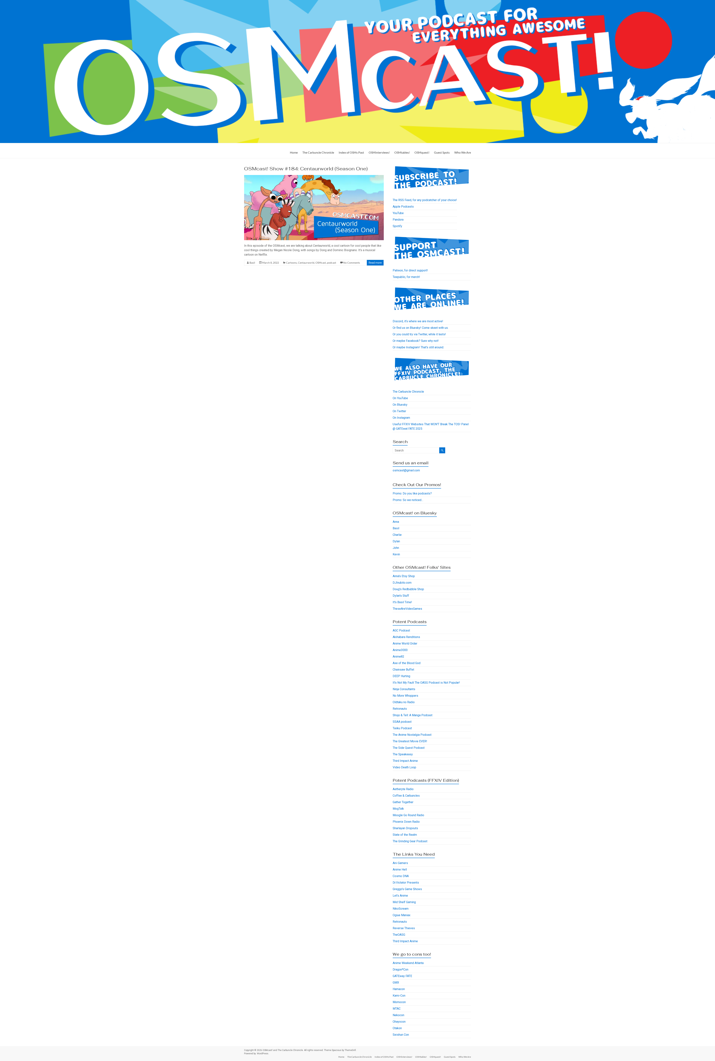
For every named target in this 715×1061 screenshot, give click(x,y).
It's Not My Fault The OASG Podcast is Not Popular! (426, 682)
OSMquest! (421, 152)
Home (294, 152)
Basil (252, 262)
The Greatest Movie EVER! (410, 741)
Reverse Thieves (404, 928)
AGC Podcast (401, 630)
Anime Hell (400, 869)
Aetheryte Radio (403, 789)
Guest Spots (442, 152)
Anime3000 (400, 650)
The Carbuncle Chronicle (318, 152)
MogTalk (398, 808)
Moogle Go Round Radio (408, 815)
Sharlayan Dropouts (405, 828)
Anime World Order (405, 643)
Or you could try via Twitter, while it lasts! (419, 334)
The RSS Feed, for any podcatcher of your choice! (425, 200)
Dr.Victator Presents (406, 882)
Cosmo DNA (401, 876)
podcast (331, 262)
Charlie (397, 535)
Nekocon (398, 1015)
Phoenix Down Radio (406, 821)
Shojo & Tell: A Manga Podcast (412, 715)
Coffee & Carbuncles (406, 795)
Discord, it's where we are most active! (418, 321)
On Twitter (399, 411)
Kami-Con (399, 995)
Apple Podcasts (403, 206)
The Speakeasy (403, 754)
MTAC (397, 1008)
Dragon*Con (400, 969)
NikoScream (401, 908)
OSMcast (320, 262)
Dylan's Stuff (401, 595)
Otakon (397, 1028)
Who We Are (462, 152)
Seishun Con (401, 1034)
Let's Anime (400, 895)
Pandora (398, 219)
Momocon (399, 1002)
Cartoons (291, 262)
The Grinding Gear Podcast (410, 841)
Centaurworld (306, 262)
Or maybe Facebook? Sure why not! (416, 341)
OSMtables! (402, 152)
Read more (375, 262)
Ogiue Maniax (401, 915)
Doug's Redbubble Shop (408, 589)
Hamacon (399, 989)
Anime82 (398, 656)
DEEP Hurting (401, 676)
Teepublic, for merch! (406, 277)
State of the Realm (405, 834)
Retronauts (400, 708)
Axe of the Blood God (406, 663)
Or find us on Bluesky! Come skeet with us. (420, 328)
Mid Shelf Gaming (404, 902)
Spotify (397, 226)
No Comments (351, 262)
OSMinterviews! (379, 152)
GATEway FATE (402, 976)
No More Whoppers (405, 695)
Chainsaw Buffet (403, 669)
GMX (396, 982)
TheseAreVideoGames (407, 608)
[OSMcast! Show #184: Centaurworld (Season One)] (314, 177)
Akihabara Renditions (406, 637)
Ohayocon (399, 1021)
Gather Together (403, 802)
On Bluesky (400, 404)
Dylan (396, 541)
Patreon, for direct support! (410, 270)
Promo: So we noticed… (408, 500)
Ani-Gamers (400, 863)
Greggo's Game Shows (407, 889)
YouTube (398, 213)
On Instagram (401, 417)
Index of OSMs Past (351, 152)
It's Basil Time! (402, 602)
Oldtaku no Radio (404, 702)
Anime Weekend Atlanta (408, 963)
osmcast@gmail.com (406, 470)
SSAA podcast (402, 721)
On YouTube (400, 398)
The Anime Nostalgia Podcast (412, 735)
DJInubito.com (402, 582)
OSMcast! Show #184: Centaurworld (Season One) (306, 169)
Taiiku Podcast (402, 728)
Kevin (396, 554)
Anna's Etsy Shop (404, 576)
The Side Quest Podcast (409, 748)
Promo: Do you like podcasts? (412, 493)
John (396, 548)
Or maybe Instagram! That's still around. (418, 347)
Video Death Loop (404, 767)
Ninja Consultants (404, 689)
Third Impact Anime (405, 761)
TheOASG (399, 934)
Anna (396, 522)
